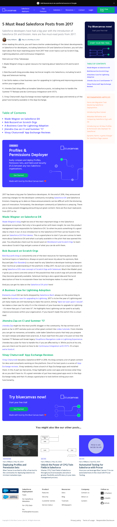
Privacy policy (76, 520)
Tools (24, 495)
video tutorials (63, 329)
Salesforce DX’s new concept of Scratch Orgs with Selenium (34, 269)
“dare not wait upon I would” (70, 302)
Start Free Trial (104, 10)
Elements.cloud (9, 295)
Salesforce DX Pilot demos (21, 235)
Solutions (56, 10)
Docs (63, 493)
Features (45, 493)
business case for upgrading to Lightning (29, 298)
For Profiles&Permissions (30, 510)
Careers (84, 501)
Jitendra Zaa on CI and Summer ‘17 (24, 129)
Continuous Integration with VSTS (54, 346)
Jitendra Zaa (7, 325)
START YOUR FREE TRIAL (100, 43)
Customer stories (48, 501)
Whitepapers (67, 505)
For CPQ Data (27, 505)
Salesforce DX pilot (39, 284)
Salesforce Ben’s (47, 295)
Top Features (43, 10)
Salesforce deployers (25, 10)
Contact (82, 10)
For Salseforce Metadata (27, 500)
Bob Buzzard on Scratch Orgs (21, 122)
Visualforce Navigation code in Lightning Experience (58, 339)
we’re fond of (8, 349)
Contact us (85, 493)
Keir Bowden (19, 262)
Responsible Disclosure (105, 520)
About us (84, 497)
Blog (63, 497)
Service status (47, 505)
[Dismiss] (114, 3)
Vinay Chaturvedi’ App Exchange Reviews (27, 132)
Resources (69, 10)
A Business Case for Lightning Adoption (27, 125)
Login (91, 10)
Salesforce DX (60, 198)
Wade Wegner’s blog (11, 222)
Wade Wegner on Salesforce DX (22, 118)
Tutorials (65, 501)
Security (45, 497)
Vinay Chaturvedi (9, 360)
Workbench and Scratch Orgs (60, 242)
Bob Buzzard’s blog (10, 256)
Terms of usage (89, 520)
